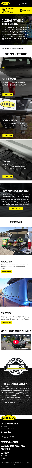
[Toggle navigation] (29, 3)
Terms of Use (6, 464)
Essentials (5, 449)
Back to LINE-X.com (5, 456)
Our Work (5, 452)
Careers (3, 458)
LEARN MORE (8, 94)
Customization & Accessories (14, 48)
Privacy (13, 464)
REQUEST (26, 10)
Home (2, 48)
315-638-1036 (6, 431)
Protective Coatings (9, 442)
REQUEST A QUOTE (16, 208)
